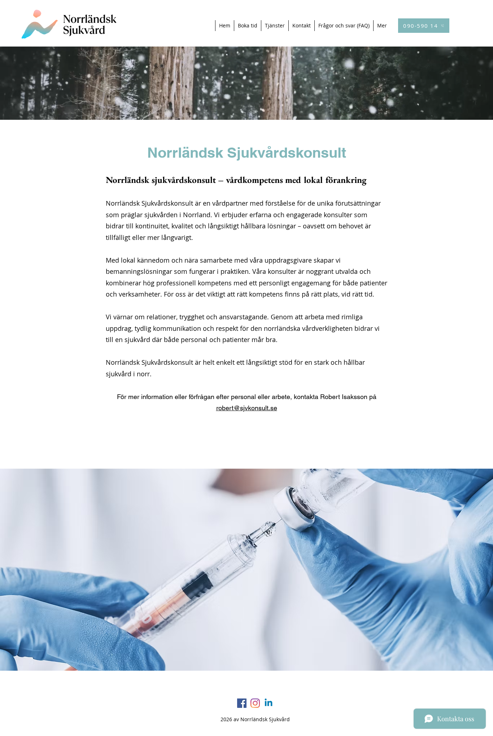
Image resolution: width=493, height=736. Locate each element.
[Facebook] (242, 703)
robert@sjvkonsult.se (246, 408)
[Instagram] (255, 703)
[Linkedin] (268, 703)
